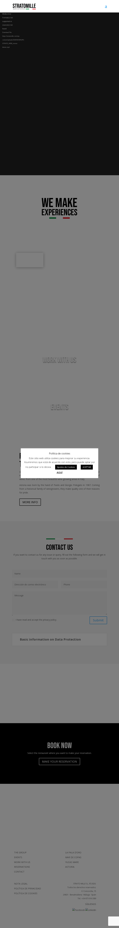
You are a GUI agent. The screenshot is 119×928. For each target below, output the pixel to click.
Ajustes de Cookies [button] (66, 467)
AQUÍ (59, 472)
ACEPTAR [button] (87, 467)
